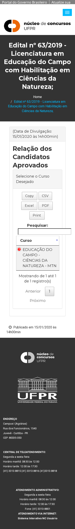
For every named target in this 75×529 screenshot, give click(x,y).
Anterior (33, 291)
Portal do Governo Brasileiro (24, 2)
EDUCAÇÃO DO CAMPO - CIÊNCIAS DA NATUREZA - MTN (39, 257)
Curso (26, 240)
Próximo (38, 300)
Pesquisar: (37, 225)
